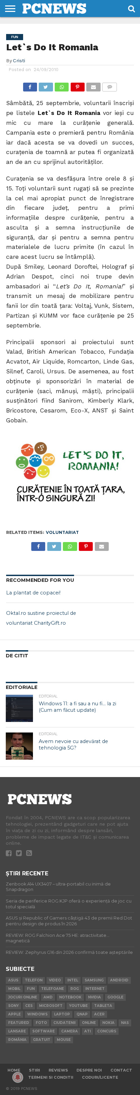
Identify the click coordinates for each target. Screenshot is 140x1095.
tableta (103, 1006)
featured (18, 1023)
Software (43, 1031)
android (119, 980)
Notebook (70, 997)
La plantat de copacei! (33, 593)
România (17, 1040)
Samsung (94, 980)
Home (13, 1070)
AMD (48, 997)
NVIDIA (94, 997)
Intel (72, 980)
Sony (13, 1006)
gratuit (41, 1040)
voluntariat (62, 532)
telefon (33, 980)
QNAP (82, 1014)
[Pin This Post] (77, 85)
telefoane (52, 989)
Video (55, 980)
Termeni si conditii (50, 1077)
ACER (99, 1014)
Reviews (58, 1070)
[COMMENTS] (109, 85)
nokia (108, 1023)
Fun (31, 989)
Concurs (106, 1031)
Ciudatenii (64, 1023)
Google (115, 997)
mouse (64, 1040)
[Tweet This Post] (46, 85)
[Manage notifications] (17, 1077)
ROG (74, 989)
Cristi (19, 60)
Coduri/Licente (100, 1077)
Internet (95, 989)
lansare (17, 1031)
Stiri (34, 1070)
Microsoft (51, 1006)
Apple (14, 1014)
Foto (41, 1023)
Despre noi (89, 1070)
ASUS (13, 980)
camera (69, 1031)
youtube (78, 1006)
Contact (121, 1070)
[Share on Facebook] (30, 85)
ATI (87, 1031)
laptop (62, 1014)
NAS (125, 1023)
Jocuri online (22, 997)
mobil (14, 989)
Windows (37, 1014)
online (89, 1023)
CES (29, 1006)
